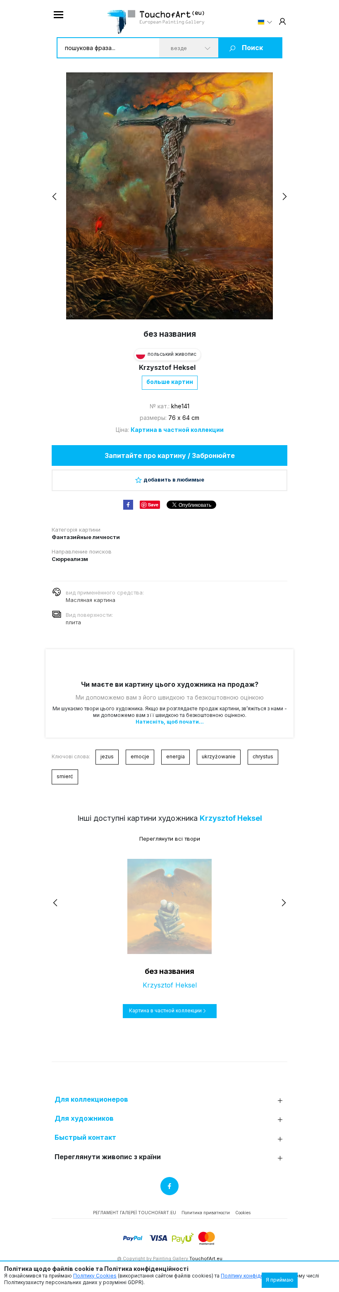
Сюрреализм (70, 559)
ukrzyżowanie (219, 756)
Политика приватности (205, 1212)
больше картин (169, 381)
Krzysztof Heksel (167, 367)
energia (175, 756)
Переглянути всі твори (169, 838)
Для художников (84, 1118)
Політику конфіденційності (253, 1276)
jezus (107, 756)
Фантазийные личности (86, 537)
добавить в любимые (173, 479)
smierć (65, 776)
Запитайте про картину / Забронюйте (170, 455)
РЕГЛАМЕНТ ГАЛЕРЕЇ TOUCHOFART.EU (134, 1212)
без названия (169, 971)
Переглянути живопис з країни (108, 1157)
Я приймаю (280, 1280)
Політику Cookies (95, 1276)
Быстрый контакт (85, 1137)
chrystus (263, 756)
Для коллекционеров (91, 1099)
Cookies (243, 1212)
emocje (140, 756)
